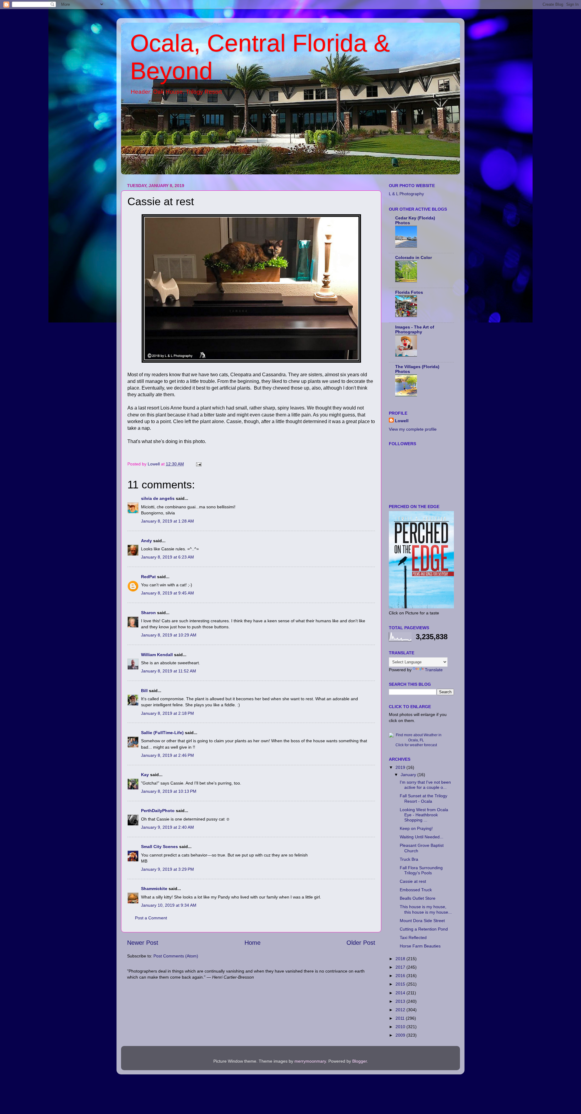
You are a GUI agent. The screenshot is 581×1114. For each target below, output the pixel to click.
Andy (146, 540)
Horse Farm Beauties (420, 946)
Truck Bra (409, 859)
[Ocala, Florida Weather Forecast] (416, 740)
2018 (401, 958)
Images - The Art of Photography (414, 329)
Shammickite (154, 888)
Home (253, 942)
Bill (144, 690)
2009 (401, 1035)
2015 (401, 984)
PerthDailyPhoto (158, 810)
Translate (434, 669)
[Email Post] (198, 463)
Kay (145, 774)
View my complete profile (413, 429)
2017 (401, 967)
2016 (401, 975)
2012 (401, 1009)
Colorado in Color (413, 257)
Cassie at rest (413, 881)
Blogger (359, 1061)
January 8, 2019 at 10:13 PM (168, 791)
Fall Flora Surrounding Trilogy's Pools (421, 870)
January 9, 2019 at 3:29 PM (167, 869)
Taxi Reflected (413, 937)
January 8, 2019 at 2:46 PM (167, 755)
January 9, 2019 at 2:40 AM (167, 827)
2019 (401, 767)
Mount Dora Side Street (422, 920)
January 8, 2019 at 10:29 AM (168, 635)
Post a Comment (151, 917)
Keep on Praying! (416, 828)
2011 (401, 1018)
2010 (401, 1026)
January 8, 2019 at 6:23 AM (167, 557)
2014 (401, 992)
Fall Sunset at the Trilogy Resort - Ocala (423, 798)
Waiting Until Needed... (421, 836)
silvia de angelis (158, 498)
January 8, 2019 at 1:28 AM (167, 521)
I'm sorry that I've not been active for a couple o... (425, 785)
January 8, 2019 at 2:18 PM (167, 713)
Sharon (148, 612)
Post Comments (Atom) (175, 956)
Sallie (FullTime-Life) (162, 732)
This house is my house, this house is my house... (426, 909)
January (409, 774)
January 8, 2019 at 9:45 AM (167, 593)
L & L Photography (406, 193)
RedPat (148, 576)
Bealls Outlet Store (417, 898)
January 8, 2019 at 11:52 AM (168, 671)
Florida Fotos (409, 292)
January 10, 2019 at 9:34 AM (168, 905)
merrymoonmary (310, 1061)
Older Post (360, 942)
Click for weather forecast (416, 745)
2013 (401, 1001)
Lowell (402, 420)
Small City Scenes (159, 846)
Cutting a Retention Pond (424, 929)
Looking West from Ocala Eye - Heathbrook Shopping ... (424, 815)
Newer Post (142, 942)
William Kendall (157, 654)
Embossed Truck (416, 889)
